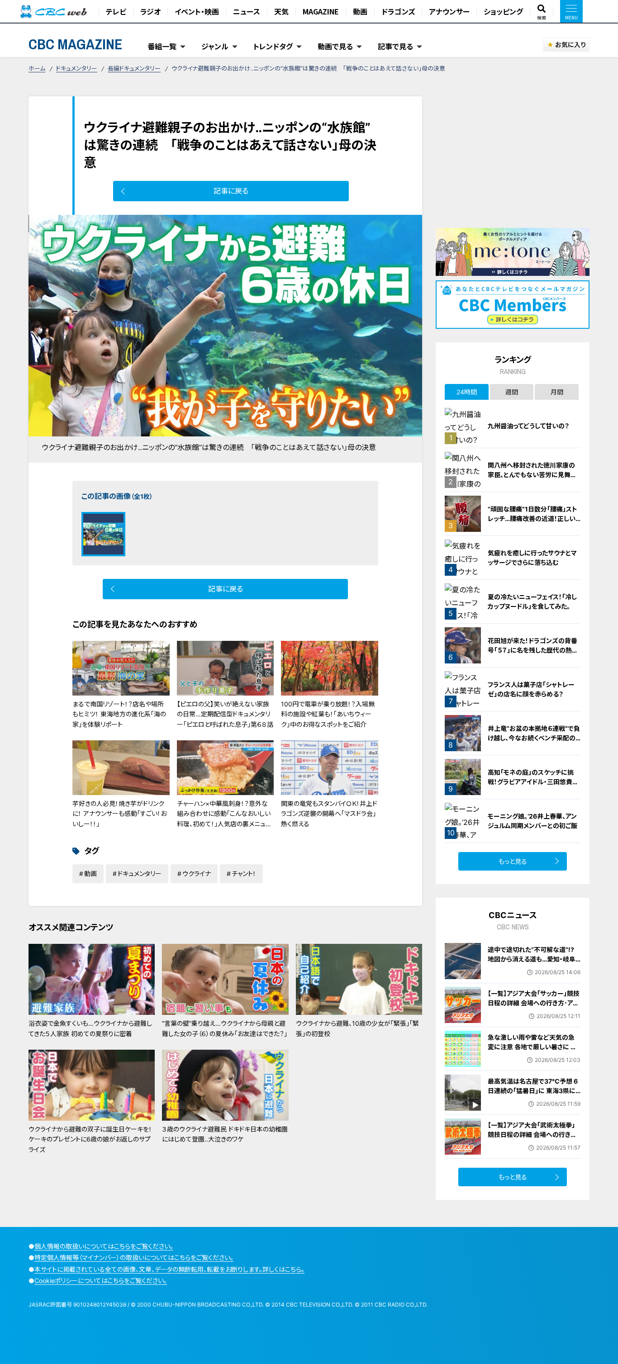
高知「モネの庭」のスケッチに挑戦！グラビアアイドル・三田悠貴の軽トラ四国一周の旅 (533, 781)
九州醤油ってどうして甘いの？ (528, 426)
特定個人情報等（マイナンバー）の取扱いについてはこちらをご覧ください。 (133, 1257)
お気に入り (570, 44)
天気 (281, 11)
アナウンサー (449, 11)
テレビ (116, 11)
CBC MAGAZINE (76, 44)
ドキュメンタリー (76, 68)
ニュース (246, 11)
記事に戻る (231, 190)
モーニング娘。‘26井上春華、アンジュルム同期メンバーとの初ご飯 (532, 820)
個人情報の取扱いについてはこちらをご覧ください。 (103, 1246)
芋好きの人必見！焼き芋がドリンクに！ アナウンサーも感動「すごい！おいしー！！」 (119, 814)
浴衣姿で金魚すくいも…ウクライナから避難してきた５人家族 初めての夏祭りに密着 (90, 1028)
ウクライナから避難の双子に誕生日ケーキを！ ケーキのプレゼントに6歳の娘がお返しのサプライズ (90, 1139)
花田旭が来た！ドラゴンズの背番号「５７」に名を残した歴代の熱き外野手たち (532, 650)
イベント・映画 (197, 11)
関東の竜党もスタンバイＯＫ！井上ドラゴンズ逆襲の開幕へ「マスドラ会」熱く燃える (329, 814)
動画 (360, 11)
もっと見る (513, 861)
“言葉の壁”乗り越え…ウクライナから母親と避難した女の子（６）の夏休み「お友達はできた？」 (224, 1028)
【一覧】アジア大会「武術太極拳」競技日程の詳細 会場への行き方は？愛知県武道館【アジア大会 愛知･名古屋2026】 (533, 1139)
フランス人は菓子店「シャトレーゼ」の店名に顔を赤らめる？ (531, 689)
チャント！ (244, 873)
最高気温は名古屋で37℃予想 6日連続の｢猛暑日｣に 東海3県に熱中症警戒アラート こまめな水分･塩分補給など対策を (533, 1095)
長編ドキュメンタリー (134, 68)
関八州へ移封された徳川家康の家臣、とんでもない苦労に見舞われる (532, 474)
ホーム (37, 68)
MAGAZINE (321, 11)
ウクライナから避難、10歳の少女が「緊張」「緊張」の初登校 (357, 1028)
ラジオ (150, 11)
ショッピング (503, 11)
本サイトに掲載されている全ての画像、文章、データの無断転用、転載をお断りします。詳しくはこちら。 (169, 1269)
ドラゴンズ (398, 11)
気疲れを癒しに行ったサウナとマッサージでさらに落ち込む (532, 557)
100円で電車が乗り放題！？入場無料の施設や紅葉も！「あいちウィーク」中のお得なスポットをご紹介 (328, 714)
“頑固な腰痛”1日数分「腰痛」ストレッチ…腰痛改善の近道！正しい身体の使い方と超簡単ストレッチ (533, 518)
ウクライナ (196, 873)
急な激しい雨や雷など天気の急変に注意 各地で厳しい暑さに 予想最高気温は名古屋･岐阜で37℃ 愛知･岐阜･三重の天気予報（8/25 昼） (534, 1056)
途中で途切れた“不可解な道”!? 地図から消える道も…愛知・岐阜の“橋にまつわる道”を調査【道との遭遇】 (532, 964)
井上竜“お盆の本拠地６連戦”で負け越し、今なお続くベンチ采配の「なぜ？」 (534, 738)
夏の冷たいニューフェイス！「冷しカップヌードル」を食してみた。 (532, 601)
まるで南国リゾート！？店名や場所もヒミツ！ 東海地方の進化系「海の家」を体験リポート (119, 714)
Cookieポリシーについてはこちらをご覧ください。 (100, 1280)
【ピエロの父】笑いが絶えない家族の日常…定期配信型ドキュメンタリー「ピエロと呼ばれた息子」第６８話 (225, 714)
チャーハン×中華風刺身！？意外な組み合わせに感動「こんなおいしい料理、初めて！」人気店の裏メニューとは (224, 819)
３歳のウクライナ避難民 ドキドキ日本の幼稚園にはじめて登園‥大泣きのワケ (225, 1134)
